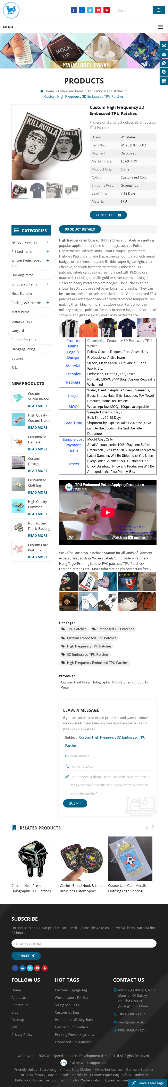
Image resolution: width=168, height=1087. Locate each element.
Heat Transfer (22, 293)
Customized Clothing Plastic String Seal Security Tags (38, 483)
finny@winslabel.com (134, 1022)
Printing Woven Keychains (74, 1034)
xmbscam (141, 1075)
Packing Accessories (26, 302)
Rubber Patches (23, 340)
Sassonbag (48, 1069)
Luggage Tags (21, 321)
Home (49, 91)
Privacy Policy (21, 1034)
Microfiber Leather (108, 1069)
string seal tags (67, 1005)
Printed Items (21, 251)
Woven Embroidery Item (26, 263)
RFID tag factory (33, 1075)
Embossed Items (71, 91)
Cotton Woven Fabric (86, 1080)
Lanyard (17, 330)
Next (153, 827)
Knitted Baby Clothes (75, 1069)
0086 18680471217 (132, 1030)
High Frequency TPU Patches (89, 646)
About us (18, 997)
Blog (14, 1012)
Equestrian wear (117, 1080)
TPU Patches (76, 629)
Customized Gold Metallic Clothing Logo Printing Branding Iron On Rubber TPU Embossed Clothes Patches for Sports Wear (127, 888)
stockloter (79, 1075)
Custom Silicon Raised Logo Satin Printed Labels (39, 396)
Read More (38, 406)
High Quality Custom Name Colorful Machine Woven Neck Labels (39, 418)
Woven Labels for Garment (74, 997)
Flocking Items (22, 275)
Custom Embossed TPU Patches (91, 638)
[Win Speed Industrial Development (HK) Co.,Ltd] (11, 10)
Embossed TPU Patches (116, 629)
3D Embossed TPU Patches (88, 654)
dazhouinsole (58, 1075)
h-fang (127, 1075)
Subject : (105, 741)
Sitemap (17, 1019)
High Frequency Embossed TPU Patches (97, 662)
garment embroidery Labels (74, 1027)
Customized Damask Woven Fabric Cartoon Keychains (38, 440)
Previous (147, 827)
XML (14, 1027)
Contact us (106, 215)
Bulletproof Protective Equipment (41, 1080)
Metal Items (20, 312)
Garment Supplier (140, 1069)
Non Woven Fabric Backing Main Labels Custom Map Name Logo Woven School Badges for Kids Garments (39, 526)
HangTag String (23, 349)
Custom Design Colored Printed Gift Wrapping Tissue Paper (38, 461)
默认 (14, 367)
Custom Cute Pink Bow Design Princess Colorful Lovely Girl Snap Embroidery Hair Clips (39, 548)
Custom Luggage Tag (71, 990)
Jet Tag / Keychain (24, 242)
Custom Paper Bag (104, 1075)
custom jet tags (67, 1012)
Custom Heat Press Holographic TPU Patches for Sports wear (104, 685)
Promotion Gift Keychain (74, 1019)
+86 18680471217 (131, 1014)
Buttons (17, 358)
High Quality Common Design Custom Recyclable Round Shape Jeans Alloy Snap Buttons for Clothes (38, 504)
